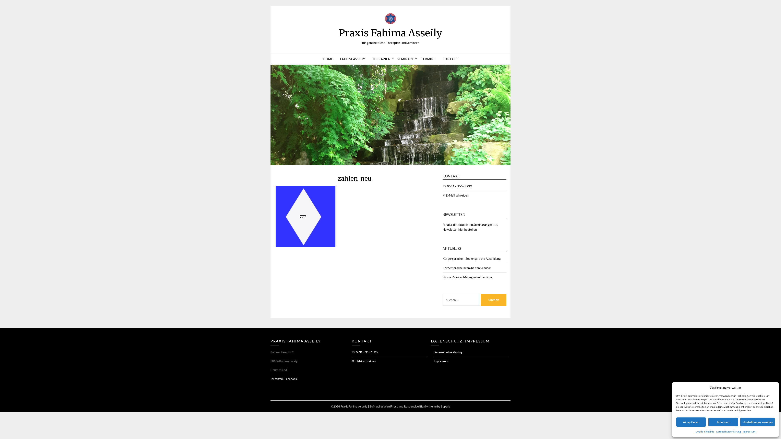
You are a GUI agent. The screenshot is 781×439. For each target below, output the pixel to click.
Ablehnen (723, 422)
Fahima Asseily (352, 59)
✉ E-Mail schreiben (456, 195)
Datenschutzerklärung (728, 431)
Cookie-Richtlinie (705, 431)
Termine (428, 59)
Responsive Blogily (416, 406)
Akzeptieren (691, 422)
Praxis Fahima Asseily (390, 33)
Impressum (749, 431)
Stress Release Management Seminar (467, 277)
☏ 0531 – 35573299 (457, 186)
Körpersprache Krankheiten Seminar (467, 268)
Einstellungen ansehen (757, 422)
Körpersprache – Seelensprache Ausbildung (472, 258)
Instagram (277, 378)
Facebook (291, 378)
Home (328, 59)
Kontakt (450, 59)
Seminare (405, 59)
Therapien (381, 59)
